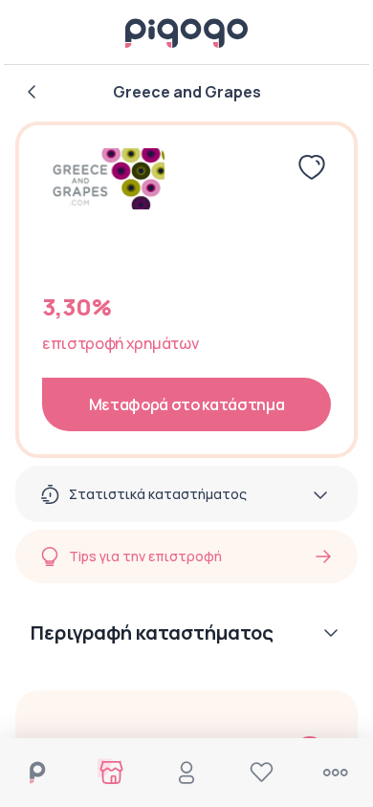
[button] (186, 637)
